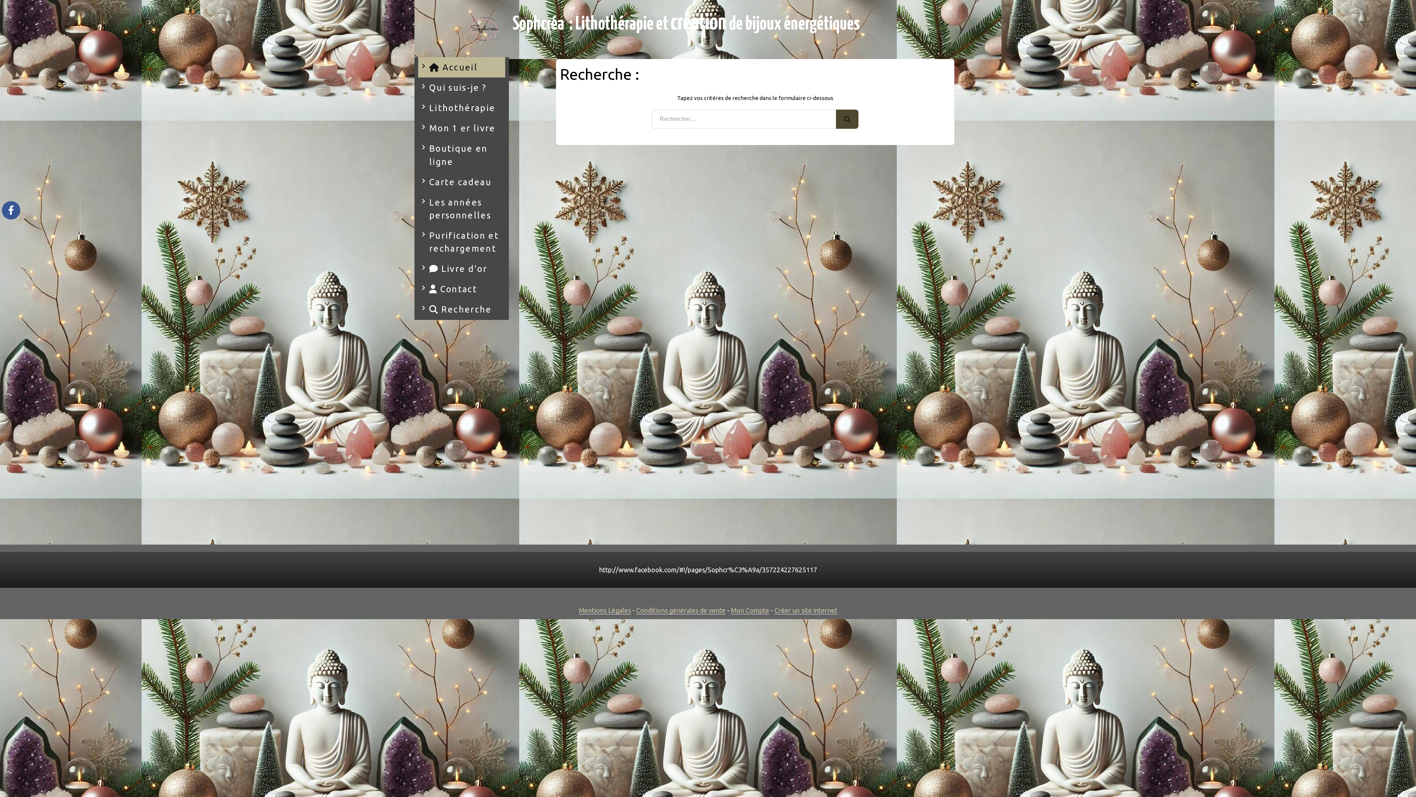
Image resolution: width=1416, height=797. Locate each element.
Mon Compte (750, 610)
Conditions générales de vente (681, 610)
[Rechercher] (847, 119)
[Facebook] (11, 210)
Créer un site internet (805, 610)
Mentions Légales (605, 610)
